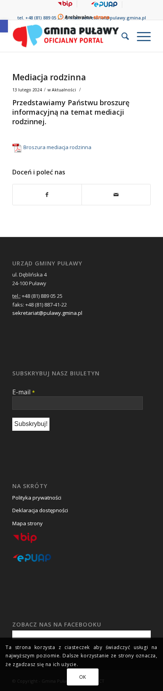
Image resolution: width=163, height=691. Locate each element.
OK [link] (82, 677)
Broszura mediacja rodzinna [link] (57, 147)
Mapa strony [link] (27, 523)
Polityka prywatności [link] (36, 497)
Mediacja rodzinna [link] (49, 77)
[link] (4, 26)
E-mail (23, 392)
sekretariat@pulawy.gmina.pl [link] (114, 18)
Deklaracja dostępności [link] (40, 510)
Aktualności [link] (64, 90)
